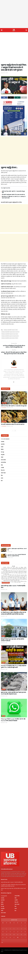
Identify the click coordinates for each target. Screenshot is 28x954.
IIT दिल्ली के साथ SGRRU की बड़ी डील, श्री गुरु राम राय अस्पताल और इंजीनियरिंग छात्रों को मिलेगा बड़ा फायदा (13, 613)
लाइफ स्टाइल (3, 472)
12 (10, 931)
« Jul (2, 942)
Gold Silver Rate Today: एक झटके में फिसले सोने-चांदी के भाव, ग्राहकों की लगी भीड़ (16, 555)
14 (17, 931)
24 (2, 937)
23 (25, 934)
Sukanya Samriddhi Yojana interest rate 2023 (10, 331)
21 (17, 934)
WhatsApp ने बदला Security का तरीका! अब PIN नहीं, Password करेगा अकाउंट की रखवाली (13, 719)
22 (21, 934)
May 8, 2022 (10, 551)
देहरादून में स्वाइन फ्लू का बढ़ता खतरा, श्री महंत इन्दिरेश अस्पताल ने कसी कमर (12, 640)
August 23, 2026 (10, 426)
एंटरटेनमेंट (2, 444)
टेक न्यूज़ (2, 452)
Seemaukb (14, 367)
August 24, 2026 (10, 407)
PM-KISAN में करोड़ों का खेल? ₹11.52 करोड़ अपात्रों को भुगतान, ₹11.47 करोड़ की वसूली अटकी (13, 666)
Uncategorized (5, 439)
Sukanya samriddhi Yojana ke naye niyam (10, 333)
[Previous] (13, 431)
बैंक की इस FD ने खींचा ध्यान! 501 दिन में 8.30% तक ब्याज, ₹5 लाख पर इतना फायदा (13, 197)
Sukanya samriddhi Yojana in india (10, 329)
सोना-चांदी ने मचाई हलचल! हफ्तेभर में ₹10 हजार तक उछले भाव (13, 194)
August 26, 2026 (4, 722)
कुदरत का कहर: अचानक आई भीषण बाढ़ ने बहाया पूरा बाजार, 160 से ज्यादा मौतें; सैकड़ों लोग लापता (13, 693)
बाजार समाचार (4, 402)
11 (6, 931)
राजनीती (2, 467)
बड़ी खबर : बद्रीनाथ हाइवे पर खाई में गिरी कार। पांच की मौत (16, 549)
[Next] (15, 431)
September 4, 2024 (4, 72)
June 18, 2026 (10, 557)
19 (10, 934)
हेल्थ (2, 480)
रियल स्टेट (3, 470)
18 (6, 934)
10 (2, 931)
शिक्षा (2, 475)
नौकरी (2, 457)
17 (2, 934)
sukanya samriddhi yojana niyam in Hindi (10, 337)
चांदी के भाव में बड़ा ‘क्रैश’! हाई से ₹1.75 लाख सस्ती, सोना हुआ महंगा (13, 191)
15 (21, 931)
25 (6, 937)
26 (10, 937)
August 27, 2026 (4, 589)
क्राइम (2, 446)
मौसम (2, 465)
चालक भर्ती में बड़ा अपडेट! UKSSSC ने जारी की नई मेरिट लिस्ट (13, 586)
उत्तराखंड (2, 441)
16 (25, 931)
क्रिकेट (2, 449)
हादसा (2, 478)
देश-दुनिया (2, 454)
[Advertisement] (14, 14)
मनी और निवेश (4, 421)
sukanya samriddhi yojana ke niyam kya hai (10, 335)
